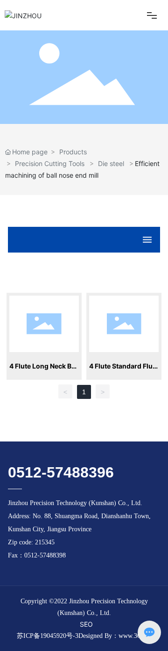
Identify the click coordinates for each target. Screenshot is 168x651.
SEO (86, 624)
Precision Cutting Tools (49, 163)
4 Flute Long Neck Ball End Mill (44, 367)
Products (73, 152)
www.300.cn (135, 635)
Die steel (111, 163)
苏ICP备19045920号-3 (47, 635)
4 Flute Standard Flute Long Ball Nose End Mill (124, 367)
